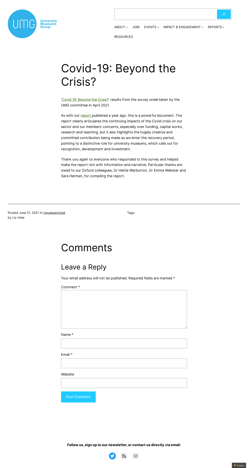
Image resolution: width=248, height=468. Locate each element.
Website (67, 374)
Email (66, 354)
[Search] (224, 14)
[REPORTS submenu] (224, 27)
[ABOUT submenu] (127, 27)
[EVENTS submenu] (158, 27)
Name (67, 334)
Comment (70, 287)
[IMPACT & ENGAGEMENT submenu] (202, 27)
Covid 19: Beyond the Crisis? (85, 100)
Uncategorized (54, 213)
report (86, 115)
